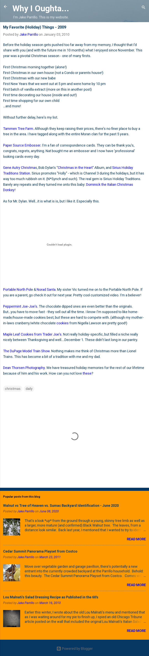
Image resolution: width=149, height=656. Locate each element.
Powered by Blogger (77, 648)
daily (29, 389)
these (87, 373)
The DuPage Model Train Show (26, 351)
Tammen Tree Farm (18, 129)
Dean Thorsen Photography (24, 368)
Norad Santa (46, 289)
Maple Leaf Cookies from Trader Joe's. (32, 334)
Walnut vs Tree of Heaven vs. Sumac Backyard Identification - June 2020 (61, 505)
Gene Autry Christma (19, 168)
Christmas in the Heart (75, 168)
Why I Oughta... (40, 8)
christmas (13, 389)
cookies (62, 323)
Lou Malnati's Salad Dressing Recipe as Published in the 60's (50, 597)
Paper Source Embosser (21, 145)
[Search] (143, 8)
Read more (136, 539)
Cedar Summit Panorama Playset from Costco (40, 551)
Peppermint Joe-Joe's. (21, 306)
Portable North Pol (17, 289)
